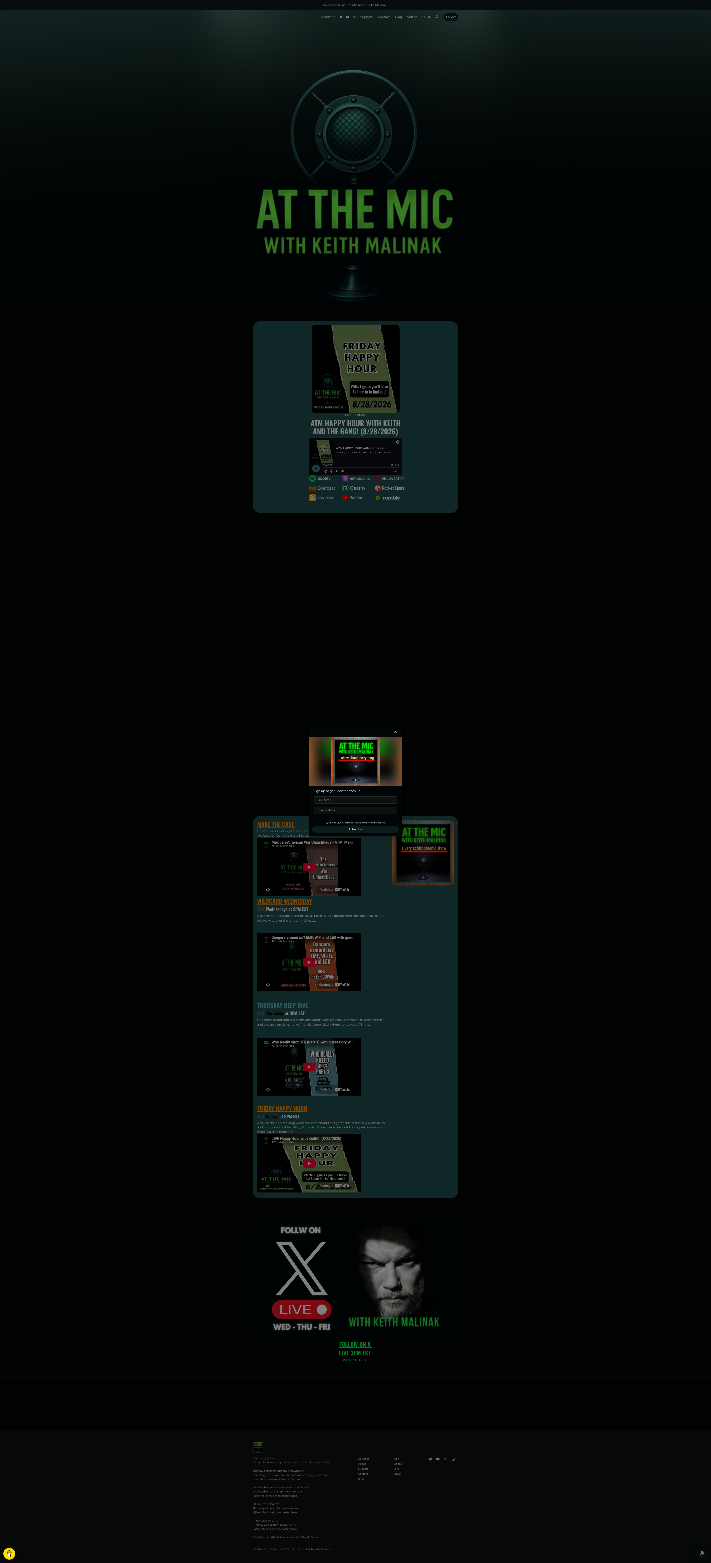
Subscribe (355, 829)
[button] (395, 732)
